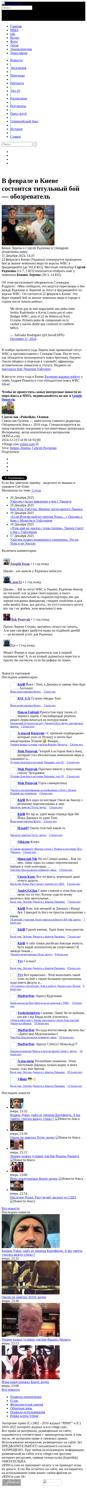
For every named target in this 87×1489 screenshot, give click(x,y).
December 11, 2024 (23, 339)
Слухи (36, 490)
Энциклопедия (21, 49)
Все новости (11, 1208)
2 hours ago (27, 726)
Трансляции (18, 53)
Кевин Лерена (20, 448)
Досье (14, 45)
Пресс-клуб (18, 113)
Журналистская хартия (26, 1404)
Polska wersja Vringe (24, 1416)
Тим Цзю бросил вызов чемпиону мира (33, 869)
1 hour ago (50, 691)
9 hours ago (74, 968)
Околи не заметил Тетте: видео (28, 807)
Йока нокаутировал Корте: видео (34, 1178)
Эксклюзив (18, 68)
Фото (14, 41)
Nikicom (24, 842)
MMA (14, 30)
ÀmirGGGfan (27, 890)
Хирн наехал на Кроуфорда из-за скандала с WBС (40, 1003)
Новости (16, 60)
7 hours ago (74, 901)
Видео (14, 37)
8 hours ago (61, 954)
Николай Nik (27, 859)
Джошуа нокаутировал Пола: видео (31, 954)
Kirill (21, 684)
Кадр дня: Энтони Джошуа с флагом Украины (37, 901)
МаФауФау (26, 996)
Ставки (15, 136)
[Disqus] (43, 609)
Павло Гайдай (28, 712)
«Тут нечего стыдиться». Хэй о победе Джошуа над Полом (45, 986)
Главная (16, 26)
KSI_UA (24, 698)
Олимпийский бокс (24, 121)
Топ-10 (15, 91)
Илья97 (23, 828)
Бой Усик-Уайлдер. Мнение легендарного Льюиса (46, 509)
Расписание (18, 98)
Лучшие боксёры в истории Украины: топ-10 (37, 762)
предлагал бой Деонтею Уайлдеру (26, 369)
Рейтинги (17, 83)
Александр (26, 1061)
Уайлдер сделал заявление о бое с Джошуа (40, 501)
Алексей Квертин (31, 733)
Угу (20, 961)
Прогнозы (17, 75)
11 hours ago (74, 1085)
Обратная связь (21, 1408)
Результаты (18, 106)
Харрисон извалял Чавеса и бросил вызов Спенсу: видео (43, 1051)
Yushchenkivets (29, 1013)
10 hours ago (41, 1023)
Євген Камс (26, 876)
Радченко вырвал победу (62, 376)
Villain (22, 1079)
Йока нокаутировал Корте (25, 691)
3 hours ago (29, 852)
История (16, 129)
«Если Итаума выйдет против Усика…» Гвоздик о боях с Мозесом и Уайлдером (46, 518)
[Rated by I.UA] (52, 1484)
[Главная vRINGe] (12, 3)
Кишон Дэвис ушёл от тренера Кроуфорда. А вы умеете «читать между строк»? (45, 1117)
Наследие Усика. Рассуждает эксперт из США (37, 883)
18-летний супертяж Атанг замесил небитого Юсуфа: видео (45, 919)
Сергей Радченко (44, 448)
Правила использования (27, 1412)
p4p (12, 34)
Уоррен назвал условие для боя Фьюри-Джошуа (39, 744)
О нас (14, 1400)
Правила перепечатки (26, 1397)
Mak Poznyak (28, 751)
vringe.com (27, 444)
